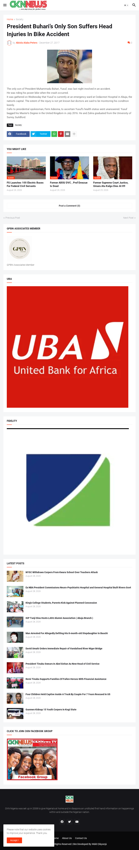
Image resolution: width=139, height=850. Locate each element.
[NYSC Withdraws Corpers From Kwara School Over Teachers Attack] (15, 576)
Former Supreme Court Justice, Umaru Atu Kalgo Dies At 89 (110, 184)
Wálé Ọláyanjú (99, 844)
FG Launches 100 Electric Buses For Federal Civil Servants (25, 184)
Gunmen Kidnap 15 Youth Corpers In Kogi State (51, 709)
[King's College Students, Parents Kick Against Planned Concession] (15, 606)
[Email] (67, 134)
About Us (67, 838)
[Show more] (74, 134)
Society (19, 19)
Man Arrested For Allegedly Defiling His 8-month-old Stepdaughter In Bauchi (67, 633)
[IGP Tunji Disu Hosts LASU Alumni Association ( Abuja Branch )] (15, 622)
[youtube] (77, 822)
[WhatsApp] (54, 134)
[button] (4, 5)
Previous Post (12, 217)
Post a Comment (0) (69, 205)
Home (10, 19)
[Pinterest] (61, 134)
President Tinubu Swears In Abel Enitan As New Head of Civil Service (63, 663)
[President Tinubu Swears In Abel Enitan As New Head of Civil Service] (15, 667)
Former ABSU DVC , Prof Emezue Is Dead (68, 184)
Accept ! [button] (14, 840)
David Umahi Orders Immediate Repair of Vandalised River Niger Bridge (64, 648)
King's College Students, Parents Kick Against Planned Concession (61, 602)
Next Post (128, 217)
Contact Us (81, 838)
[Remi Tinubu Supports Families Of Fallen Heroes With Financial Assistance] (15, 683)
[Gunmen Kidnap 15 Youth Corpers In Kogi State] (15, 713)
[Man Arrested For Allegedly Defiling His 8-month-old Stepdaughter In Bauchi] (15, 637)
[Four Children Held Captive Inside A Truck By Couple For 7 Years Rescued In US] (15, 698)
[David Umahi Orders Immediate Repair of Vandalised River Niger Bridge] (15, 652)
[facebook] (62, 822)
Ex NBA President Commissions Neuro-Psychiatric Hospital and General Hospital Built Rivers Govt (78, 587)
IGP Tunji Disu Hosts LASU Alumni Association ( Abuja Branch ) (59, 618)
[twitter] (69, 822)
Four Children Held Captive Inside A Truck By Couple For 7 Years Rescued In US (68, 694)
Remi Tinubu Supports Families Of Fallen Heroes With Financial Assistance (66, 679)
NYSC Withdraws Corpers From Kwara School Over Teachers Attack (62, 572)
